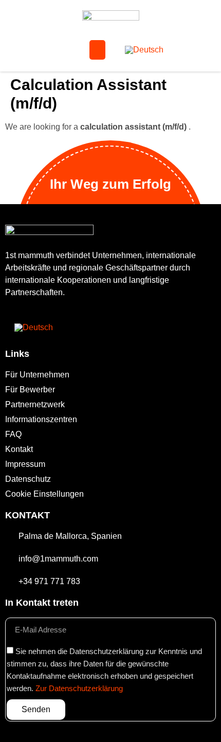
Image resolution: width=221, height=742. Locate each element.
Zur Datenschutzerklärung (79, 688)
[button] (97, 50)
